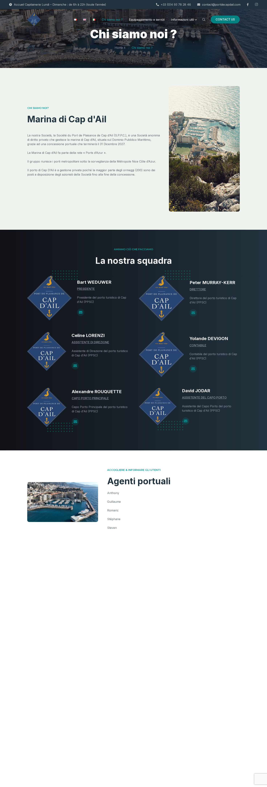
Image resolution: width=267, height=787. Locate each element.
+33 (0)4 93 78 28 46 (176, 4)
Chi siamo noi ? (112, 19)
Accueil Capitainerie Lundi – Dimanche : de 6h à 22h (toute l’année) (60, 4)
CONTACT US (225, 19)
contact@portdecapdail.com (221, 4)
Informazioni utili (182, 19)
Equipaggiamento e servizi (147, 19)
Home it (120, 47)
